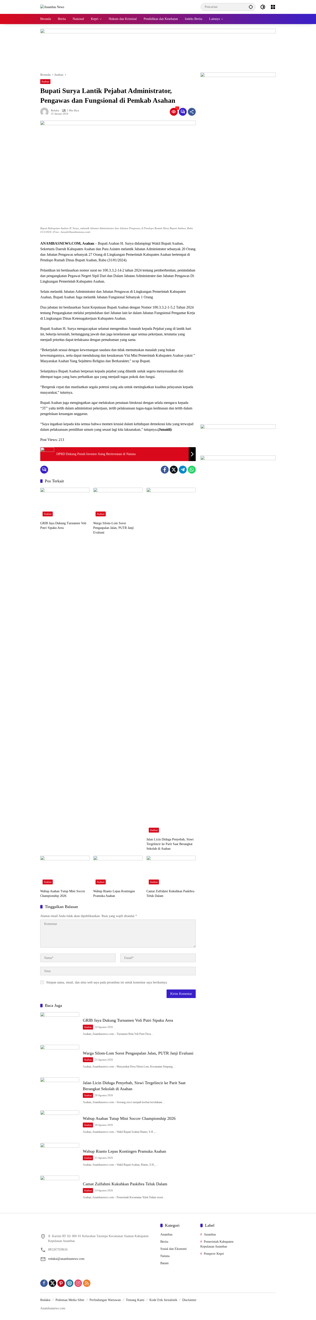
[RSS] (86, 1283)
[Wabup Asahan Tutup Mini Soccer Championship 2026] (65, 871)
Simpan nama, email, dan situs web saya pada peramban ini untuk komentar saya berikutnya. (107, 982)
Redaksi (55, 110)
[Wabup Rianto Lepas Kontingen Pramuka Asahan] (118, 871)
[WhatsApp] (192, 470)
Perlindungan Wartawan (105, 1300)
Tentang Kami (135, 1300)
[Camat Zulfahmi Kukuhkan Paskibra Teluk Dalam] (171, 871)
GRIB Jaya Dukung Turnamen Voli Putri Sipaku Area (63, 525)
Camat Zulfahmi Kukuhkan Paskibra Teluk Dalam (170, 893)
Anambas (166, 1234)
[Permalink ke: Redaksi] (45, 112)
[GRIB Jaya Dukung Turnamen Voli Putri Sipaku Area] (65, 503)
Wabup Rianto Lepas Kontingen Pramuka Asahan (114, 893)
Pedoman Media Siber (70, 1300)
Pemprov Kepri (214, 1253)
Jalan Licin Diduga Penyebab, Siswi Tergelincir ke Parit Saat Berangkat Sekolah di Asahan (170, 844)
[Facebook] (165, 470)
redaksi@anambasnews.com (66, 1259)
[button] (250, 7)
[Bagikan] (192, 112)
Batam (164, 1263)
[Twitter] (174, 470)
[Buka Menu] (273, 7)
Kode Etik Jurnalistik (163, 1300)
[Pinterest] (61, 1283)
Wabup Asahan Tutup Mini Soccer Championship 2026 (62, 893)
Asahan (45, 81)
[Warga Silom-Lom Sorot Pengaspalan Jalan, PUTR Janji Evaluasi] (118, 503)
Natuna (165, 1256)
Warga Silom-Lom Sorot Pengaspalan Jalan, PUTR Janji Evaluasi (113, 527)
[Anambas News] (52, 7)
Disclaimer (189, 1300)
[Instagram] (78, 1283)
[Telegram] (183, 470)
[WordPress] (69, 1283)
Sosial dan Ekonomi (173, 1249)
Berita (164, 1241)
